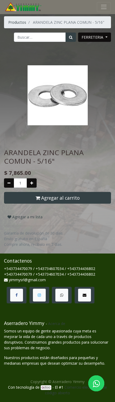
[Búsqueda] (71, 37)
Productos (17, 22)
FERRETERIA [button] (93, 37)
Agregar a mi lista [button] (27, 216)
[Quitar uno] (9, 183)
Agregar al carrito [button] (60, 198)
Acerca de (56, 323)
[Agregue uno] (32, 183)
